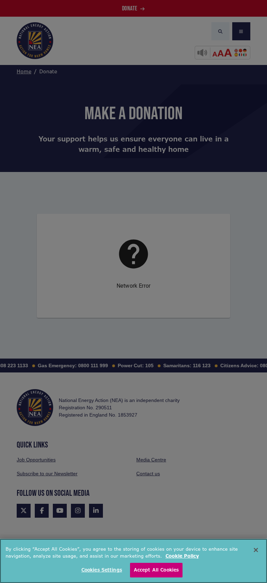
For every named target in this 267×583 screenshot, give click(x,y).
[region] (133, 561)
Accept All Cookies (156, 570)
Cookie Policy (182, 556)
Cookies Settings (101, 570)
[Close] (256, 550)
